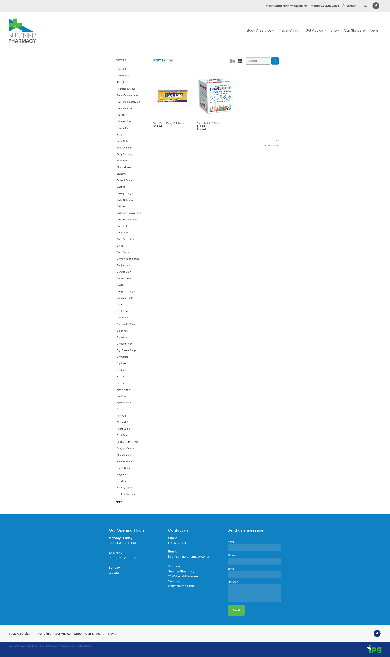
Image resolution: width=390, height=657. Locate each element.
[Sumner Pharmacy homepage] (46, 30)
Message (233, 582)
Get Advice (314, 30)
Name (231, 541)
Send (236, 610)
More (119, 502)
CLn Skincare (354, 30)
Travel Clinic (289, 30)
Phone (231, 555)
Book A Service (259, 30)
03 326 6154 (177, 543)
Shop (335, 30)
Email (231, 568)
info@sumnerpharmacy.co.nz (286, 5)
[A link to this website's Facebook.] (375, 5)
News (374, 30)
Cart (366, 5)
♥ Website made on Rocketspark (75, 645)
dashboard (33, 645)
